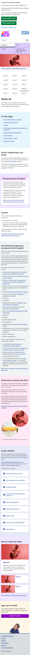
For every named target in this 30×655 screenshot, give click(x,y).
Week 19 (5, 84)
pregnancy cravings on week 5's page (14, 354)
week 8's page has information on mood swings (12, 345)
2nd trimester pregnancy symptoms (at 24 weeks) (15, 129)
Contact (3, 638)
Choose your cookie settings (8, 27)
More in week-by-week (10, 138)
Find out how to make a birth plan (11, 462)
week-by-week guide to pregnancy (16, 595)
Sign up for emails (8, 141)
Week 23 (14, 89)
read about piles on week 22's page (16, 292)
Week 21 (24, 84)
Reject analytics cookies (8, 23)
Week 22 (5, 89)
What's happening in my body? (12, 120)
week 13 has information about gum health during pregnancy (14, 282)
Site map (3, 645)
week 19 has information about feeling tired (15, 273)
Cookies (3, 641)
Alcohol (5, 125)
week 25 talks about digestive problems (14, 303)
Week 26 (14, 93)
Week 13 (5, 76)
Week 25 (5, 93)
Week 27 (23, 93)
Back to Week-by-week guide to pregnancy (14, 68)
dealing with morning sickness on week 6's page (15, 349)
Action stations (8, 135)
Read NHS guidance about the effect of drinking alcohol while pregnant (12, 234)
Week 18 (24, 80)
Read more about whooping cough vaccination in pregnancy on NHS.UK (13, 201)
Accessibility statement (7, 636)
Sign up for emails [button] (15, 616)
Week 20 (14, 84)
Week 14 (15, 76)
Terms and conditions (7, 647)
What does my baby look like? (12, 133)
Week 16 (5, 80)
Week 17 (15, 80)
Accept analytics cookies (9, 18)
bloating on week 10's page (11, 309)
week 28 (13, 161)
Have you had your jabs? (10, 122)
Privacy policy (4, 643)
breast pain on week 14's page (14, 359)
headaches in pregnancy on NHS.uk (14, 295)
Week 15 (24, 76)
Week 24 (24, 89)
